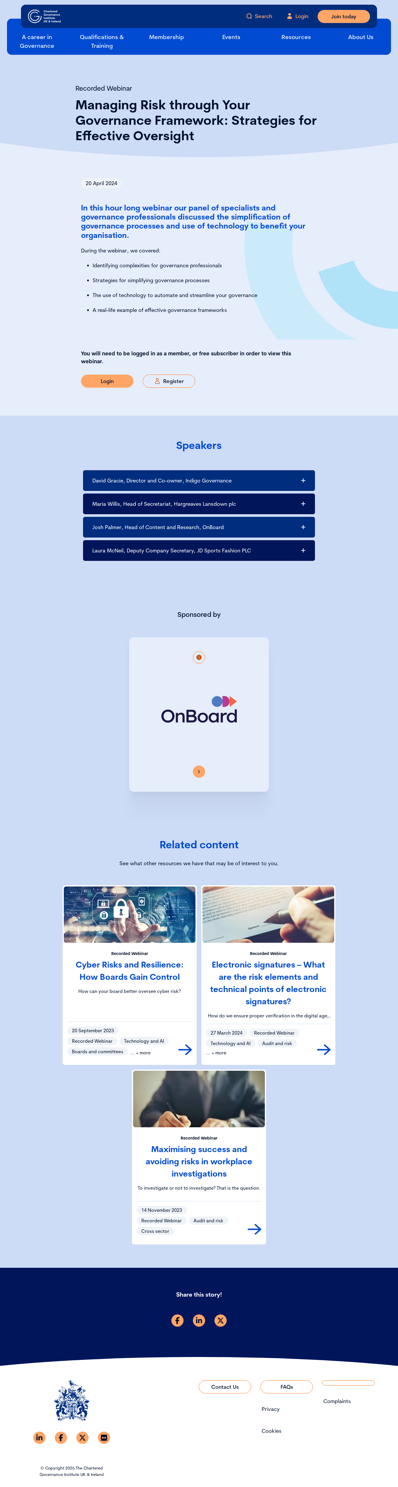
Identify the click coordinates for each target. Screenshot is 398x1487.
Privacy (271, 1409)
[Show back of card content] (199, 657)
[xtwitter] (220, 1320)
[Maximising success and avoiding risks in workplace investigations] (254, 1229)
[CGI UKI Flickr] (104, 1438)
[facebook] (177, 1320)
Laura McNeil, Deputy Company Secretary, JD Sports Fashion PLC (171, 550)
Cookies (271, 1431)
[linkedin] (199, 1320)
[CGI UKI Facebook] (61, 1438)
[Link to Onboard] (199, 772)
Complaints (337, 1401)
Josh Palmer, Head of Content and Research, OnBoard (158, 527)
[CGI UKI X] (82, 1438)
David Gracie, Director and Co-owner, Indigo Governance (162, 480)
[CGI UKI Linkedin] (39, 1438)
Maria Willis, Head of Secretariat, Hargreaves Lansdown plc (164, 504)
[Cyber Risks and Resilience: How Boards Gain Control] (185, 1050)
